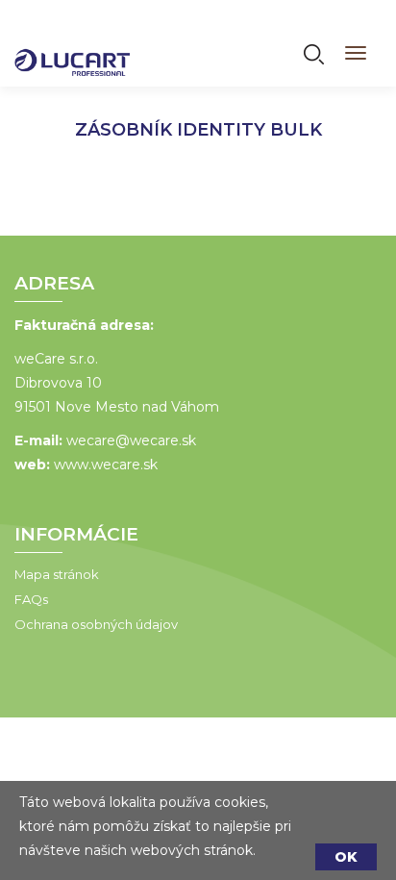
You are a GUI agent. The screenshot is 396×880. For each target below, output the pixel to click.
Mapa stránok (56, 574)
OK (346, 857)
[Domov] (72, 50)
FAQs (31, 599)
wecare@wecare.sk (131, 440)
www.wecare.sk (106, 464)
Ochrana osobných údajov (96, 624)
